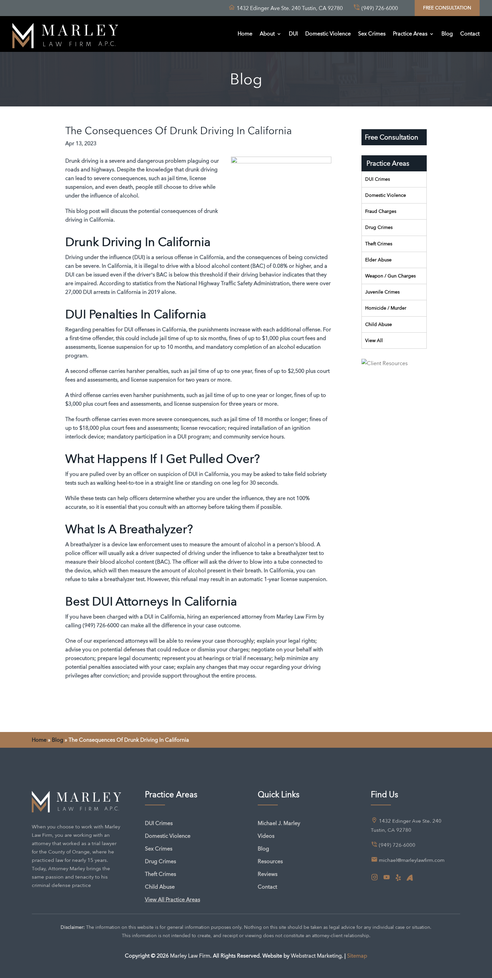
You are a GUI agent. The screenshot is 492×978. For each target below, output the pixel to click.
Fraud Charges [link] (380, 211)
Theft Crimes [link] (378, 243)
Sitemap (357, 956)
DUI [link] (293, 33)
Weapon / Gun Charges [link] (390, 275)
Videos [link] (266, 836)
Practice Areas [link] (410, 33)
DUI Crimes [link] (377, 179)
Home (39, 740)
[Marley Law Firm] (65, 34)
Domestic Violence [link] (328, 33)
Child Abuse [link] (378, 324)
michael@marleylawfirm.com (411, 860)
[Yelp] (398, 877)
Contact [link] (470, 33)
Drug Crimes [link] (379, 227)
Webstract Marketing (316, 956)
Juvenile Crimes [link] (382, 292)
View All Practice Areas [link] (172, 899)
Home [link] (245, 33)
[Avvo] (409, 877)
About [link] (267, 33)
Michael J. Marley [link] (279, 823)
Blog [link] (447, 33)
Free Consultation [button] (447, 7)
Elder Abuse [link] (378, 259)
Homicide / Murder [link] (385, 308)
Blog (57, 740)
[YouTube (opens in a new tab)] (386, 877)
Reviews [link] (267, 874)
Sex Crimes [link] (372, 33)
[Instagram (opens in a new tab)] (374, 877)
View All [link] (374, 340)
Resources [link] (270, 861)
